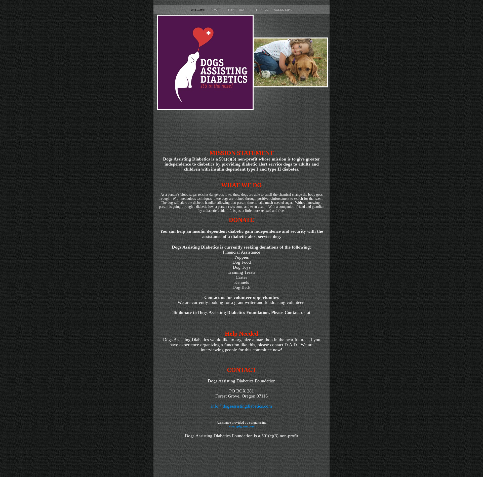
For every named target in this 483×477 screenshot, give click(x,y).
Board (216, 9)
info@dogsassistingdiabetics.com (241, 406)
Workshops (282, 9)
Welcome (198, 9)
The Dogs (260, 9)
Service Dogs (237, 9)
